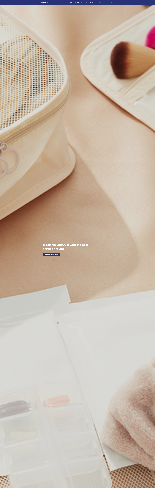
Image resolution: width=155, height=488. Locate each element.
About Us (70, 2)
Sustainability (99, 2)
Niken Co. (45, 2)
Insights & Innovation (89, 2)
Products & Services (78, 2)
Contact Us (106, 2)
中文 (112, 2)
